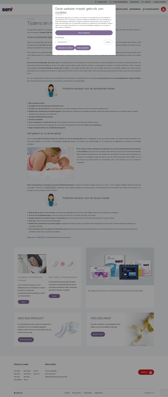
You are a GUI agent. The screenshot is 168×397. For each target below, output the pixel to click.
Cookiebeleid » (62, 42)
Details (108, 42)
